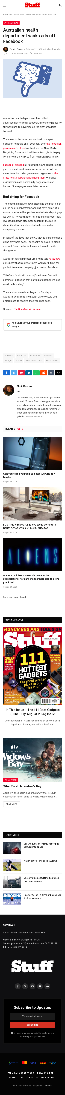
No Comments (21, 53)
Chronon (48, 1085)
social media (52, 360)
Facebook (35, 355)
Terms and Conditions (20, 1073)
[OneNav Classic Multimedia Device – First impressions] (12, 882)
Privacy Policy (29, 1036)
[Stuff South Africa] (32, 5)
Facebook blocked (13, 164)
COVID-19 (21, 355)
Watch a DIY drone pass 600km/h (40, 861)
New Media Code (34, 360)
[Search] (60, 5)
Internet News (11, 23)
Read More (11, 804)
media (19, 360)
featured (48, 355)
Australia (9, 355)
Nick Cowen (18, 49)
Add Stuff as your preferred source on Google (32, 325)
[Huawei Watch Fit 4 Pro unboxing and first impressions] (12, 899)
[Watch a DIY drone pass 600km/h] (12, 865)
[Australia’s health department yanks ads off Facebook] (32, 78)
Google (8, 360)
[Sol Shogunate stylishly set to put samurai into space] (12, 848)
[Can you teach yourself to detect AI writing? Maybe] (32, 453)
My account (48, 1078)
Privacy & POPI (45, 1073)
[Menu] (5, 5)
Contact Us (16, 1078)
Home (5, 14)
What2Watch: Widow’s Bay (22, 786)
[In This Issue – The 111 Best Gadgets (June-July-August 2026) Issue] (32, 666)
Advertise (32, 1078)
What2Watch (11, 780)
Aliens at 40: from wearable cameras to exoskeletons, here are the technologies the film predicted (31, 579)
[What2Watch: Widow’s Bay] (32, 760)
